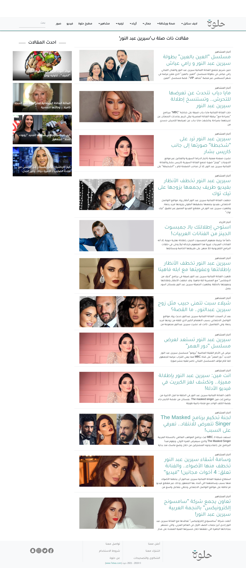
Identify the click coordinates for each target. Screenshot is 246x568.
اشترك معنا (153, 551)
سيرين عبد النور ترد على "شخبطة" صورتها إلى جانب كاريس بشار (201, 146)
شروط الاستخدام (109, 551)
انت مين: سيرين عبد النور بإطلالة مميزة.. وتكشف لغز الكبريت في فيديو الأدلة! (195, 382)
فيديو (70, 24)
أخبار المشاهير (223, 52)
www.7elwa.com (113, 563)
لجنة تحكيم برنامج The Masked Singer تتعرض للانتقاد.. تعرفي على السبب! (196, 425)
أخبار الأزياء (225, 222)
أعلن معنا (154, 544)
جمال (148, 24)
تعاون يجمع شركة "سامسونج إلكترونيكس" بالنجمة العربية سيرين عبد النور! (197, 508)
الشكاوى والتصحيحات (147, 558)
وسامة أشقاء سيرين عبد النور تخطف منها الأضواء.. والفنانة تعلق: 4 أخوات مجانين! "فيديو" (197, 466)
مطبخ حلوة (85, 24)
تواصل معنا (113, 544)
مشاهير (105, 24)
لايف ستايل (190, 24)
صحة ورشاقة (167, 24)
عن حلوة (115, 558)
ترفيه (121, 24)
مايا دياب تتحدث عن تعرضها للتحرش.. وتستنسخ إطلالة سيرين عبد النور (200, 100)
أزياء (134, 24)
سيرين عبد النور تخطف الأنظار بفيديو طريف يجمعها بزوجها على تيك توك (194, 188)
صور (58, 24)
